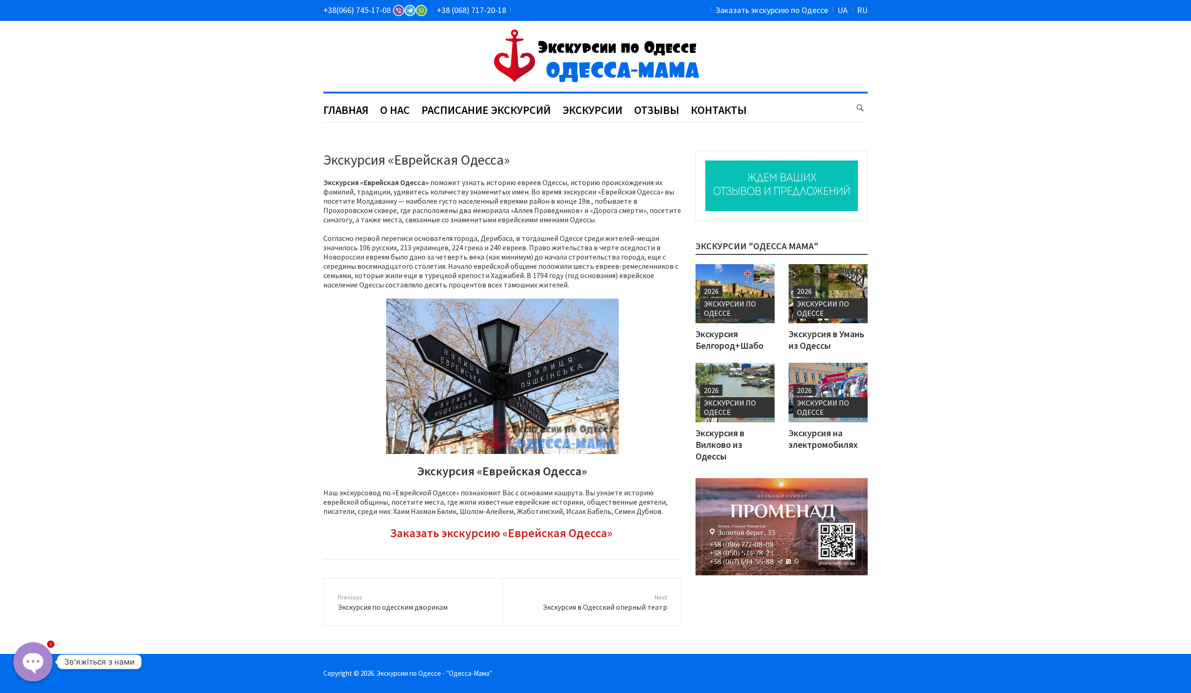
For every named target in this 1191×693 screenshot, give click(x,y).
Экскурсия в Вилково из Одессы (720, 444)
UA (842, 10)
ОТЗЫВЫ (656, 110)
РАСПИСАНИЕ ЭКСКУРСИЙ (486, 110)
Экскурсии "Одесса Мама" (757, 246)
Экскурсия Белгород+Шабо (729, 339)
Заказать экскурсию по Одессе (772, 10)
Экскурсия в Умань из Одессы (826, 339)
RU (862, 10)
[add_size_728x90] (781, 185)
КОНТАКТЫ (719, 110)
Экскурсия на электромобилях (823, 438)
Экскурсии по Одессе (730, 308)
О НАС (395, 110)
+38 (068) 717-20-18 (471, 10)
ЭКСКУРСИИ (592, 110)
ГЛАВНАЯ (345, 110)
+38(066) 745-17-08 (358, 10)
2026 (711, 291)
